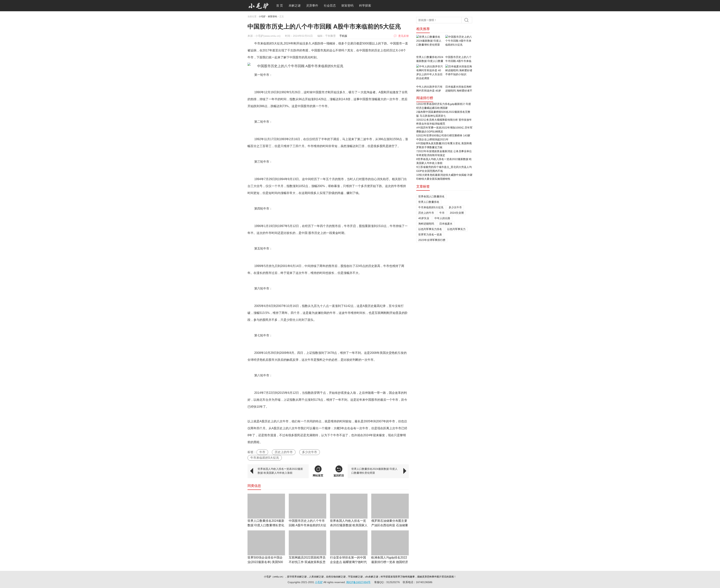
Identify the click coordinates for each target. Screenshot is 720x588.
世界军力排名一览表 (430, 234)
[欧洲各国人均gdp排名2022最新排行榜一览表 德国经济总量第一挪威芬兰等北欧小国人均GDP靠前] (390, 542)
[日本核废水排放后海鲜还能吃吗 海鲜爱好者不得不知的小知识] (458, 75)
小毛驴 (262, 16)
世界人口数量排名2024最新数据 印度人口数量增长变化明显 (374, 470)
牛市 (262, 452)
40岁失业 (423, 218)
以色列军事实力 (456, 229)
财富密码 (347, 5)
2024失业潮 (457, 212)
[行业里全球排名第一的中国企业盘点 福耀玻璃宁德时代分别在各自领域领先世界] (349, 542)
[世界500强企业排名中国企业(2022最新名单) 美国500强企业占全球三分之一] (266, 542)
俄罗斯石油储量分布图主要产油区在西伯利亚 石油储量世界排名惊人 (389, 525)
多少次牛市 (309, 452)
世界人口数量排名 (428, 201)
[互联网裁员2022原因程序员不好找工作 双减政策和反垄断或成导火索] (307, 542)
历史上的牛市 (284, 452)
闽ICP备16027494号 (358, 582)
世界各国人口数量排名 (431, 196)
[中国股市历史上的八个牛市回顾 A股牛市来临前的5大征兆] (307, 506)
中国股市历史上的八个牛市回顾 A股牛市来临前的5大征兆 (307, 525)
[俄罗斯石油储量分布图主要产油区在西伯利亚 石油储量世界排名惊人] (390, 506)
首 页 (279, 5)
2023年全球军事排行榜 (431, 239)
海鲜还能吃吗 (426, 223)
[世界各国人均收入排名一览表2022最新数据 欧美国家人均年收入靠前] (349, 506)
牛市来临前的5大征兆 (264, 457)
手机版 (343, 35)
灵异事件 (312, 5)
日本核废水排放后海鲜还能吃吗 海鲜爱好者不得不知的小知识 (458, 90)
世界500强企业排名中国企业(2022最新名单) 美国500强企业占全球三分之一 (265, 562)
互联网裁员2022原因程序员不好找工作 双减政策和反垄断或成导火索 (307, 562)
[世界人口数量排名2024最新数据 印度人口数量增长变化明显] (266, 506)
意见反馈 (403, 35)
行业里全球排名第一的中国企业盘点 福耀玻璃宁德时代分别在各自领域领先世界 (348, 562)
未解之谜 (295, 5)
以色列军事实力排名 (430, 229)
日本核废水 (445, 223)
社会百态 (330, 5)
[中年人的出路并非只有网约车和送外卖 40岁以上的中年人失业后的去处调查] (429, 75)
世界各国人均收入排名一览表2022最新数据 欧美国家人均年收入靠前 (280, 470)
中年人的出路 (442, 218)
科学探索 (365, 5)
